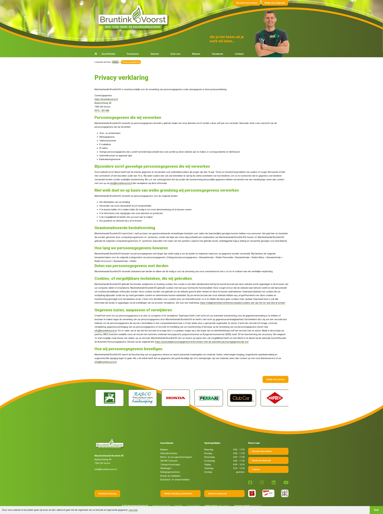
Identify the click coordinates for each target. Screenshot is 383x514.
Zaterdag (208, 468)
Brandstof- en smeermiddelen (175, 479)
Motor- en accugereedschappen (176, 457)
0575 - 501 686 (102, 110)
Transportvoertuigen (170, 464)
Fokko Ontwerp (224, 506)
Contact (239, 53)
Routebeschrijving (107, 493)
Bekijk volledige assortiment (178, 493)
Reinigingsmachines (170, 472)
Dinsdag (208, 453)
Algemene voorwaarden (161, 506)
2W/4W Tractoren (169, 460)
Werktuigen (165, 468)
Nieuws (196, 53)
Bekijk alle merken (275, 379)
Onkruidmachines (168, 453)
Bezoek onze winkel (246, 2)
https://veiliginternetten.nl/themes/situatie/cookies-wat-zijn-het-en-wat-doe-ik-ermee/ (242, 302)
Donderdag (209, 460)
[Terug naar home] (134, 17)
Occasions (133, 53)
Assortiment (108, 53)
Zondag (208, 472)
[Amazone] (276, 398)
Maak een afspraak (275, 2)
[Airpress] (243, 398)
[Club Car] (210, 398)
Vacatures (217, 53)
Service (155, 53)
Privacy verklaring (193, 506)
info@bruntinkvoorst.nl (121, 183)
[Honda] (144, 398)
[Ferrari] (177, 398)
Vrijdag (207, 464)
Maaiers (164, 449)
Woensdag (209, 457)
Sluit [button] (376, 510)
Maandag (208, 449)
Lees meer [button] (133, 510)
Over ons (175, 53)
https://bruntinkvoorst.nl (106, 99)
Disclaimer (179, 506)
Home (115, 62)
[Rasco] (111, 398)
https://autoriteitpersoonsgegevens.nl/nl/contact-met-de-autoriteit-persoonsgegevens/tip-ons (202, 341)
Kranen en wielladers (170, 476)
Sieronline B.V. (255, 506)
